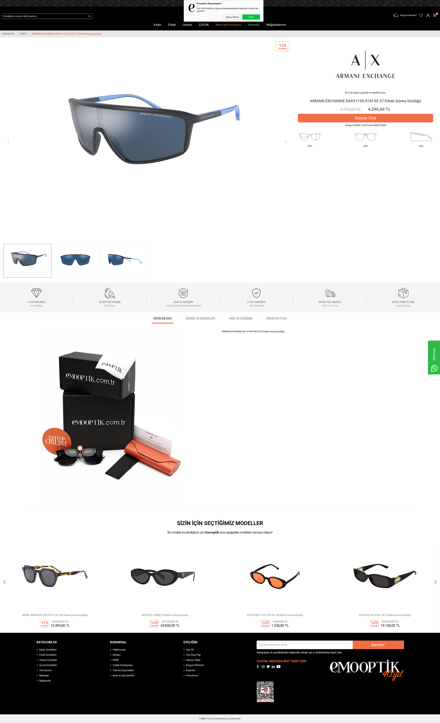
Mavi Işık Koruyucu (228, 25)
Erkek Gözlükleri (48, 654)
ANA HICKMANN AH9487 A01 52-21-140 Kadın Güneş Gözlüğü (384, 615)
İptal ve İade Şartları (123, 675)
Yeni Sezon (45, 670)
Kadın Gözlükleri (48, 649)
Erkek (172, 25)
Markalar (254, 25)
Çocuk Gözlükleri (48, 665)
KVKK (115, 660)
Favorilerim (192, 675)
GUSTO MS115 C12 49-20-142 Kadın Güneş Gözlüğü (165, 615)
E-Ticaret (210, 718)
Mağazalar (45, 680)
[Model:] (365, 64)
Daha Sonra (232, 17)
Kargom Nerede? (195, 665)
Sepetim (190, 670)
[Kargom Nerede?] (335, 13)
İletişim (117, 654)
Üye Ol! (190, 649)
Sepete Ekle (365, 118)
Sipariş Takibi (193, 660)
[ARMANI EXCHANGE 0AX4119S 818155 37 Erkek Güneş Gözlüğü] (147, 141)
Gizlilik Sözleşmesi (123, 665)
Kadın (157, 25)
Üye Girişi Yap (193, 654)
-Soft (202, 718)
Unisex (187, 25)
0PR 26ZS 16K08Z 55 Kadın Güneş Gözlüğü (55, 615)
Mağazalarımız (276, 25)
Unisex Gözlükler (48, 660)
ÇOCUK (204, 25)
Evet (251, 17)
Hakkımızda (119, 649)
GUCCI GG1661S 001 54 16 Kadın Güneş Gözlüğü (275, 615)
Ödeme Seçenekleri (123, 670)
